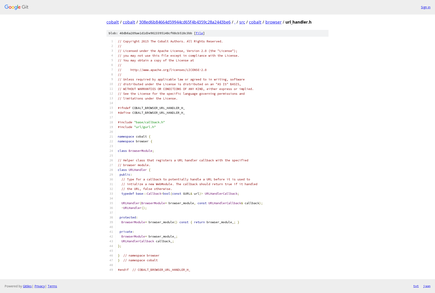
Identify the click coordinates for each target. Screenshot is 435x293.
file (199, 33)
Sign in (425, 7)
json (426, 286)
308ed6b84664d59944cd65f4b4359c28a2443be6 (185, 22)
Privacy (39, 286)
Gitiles (27, 286)
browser (273, 22)
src (242, 22)
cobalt (112, 22)
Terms (52, 286)
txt (416, 286)
